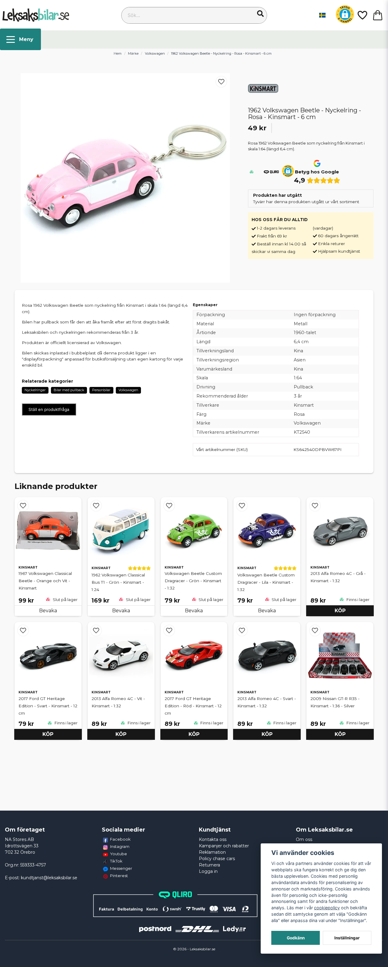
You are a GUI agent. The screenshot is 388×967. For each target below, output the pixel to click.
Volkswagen (155, 53)
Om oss (304, 839)
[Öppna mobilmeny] (20, 39)
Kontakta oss (212, 839)
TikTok (116, 861)
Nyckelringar (35, 390)
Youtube (118, 853)
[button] (260, 13)
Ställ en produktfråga (48, 409)
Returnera (209, 865)
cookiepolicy (327, 907)
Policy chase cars (217, 858)
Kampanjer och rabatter (224, 846)
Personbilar (101, 390)
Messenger (121, 868)
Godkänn (296, 937)
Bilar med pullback (69, 390)
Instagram (119, 846)
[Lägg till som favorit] (362, 15)
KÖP (340, 610)
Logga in (208, 871)
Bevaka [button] (48, 610)
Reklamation (212, 852)
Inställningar (347, 937)
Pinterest (119, 875)
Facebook (120, 839)
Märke (133, 53)
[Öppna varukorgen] (378, 15)
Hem (118, 53)
